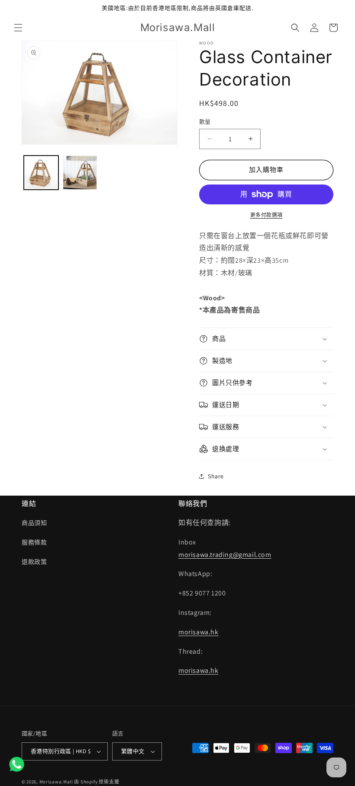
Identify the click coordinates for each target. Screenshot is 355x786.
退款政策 (34, 562)
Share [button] (216, 476)
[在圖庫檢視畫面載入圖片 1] (41, 173)
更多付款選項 (266, 215)
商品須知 (34, 523)
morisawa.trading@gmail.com (224, 554)
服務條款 (34, 542)
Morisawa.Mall (56, 782)
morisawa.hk (198, 631)
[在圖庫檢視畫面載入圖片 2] (80, 173)
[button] (18, 27)
